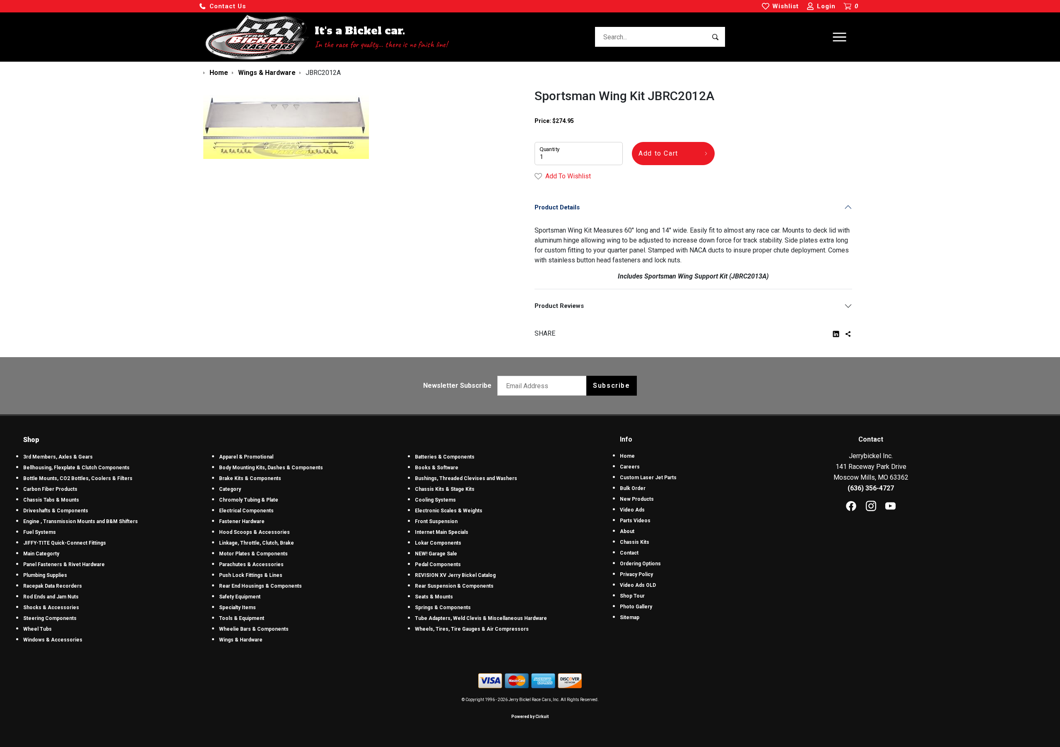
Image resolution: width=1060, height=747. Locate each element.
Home (627, 456)
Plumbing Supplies (45, 575)
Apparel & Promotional (246, 457)
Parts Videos (635, 521)
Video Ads (632, 510)
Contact (629, 553)
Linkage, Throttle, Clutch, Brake (256, 543)
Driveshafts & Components (55, 511)
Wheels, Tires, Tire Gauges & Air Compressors (472, 629)
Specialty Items (237, 607)
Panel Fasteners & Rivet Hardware (64, 564)
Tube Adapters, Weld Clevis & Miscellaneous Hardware (481, 618)
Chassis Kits (634, 542)
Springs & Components (443, 607)
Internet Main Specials (441, 532)
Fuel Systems (39, 532)
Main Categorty (41, 554)
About (627, 531)
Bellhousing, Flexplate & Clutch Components (76, 468)
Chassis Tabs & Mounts (51, 500)
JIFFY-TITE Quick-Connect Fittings (64, 543)
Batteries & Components (445, 457)
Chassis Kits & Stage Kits (445, 489)
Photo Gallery (636, 607)
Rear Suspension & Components (454, 586)
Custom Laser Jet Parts (648, 477)
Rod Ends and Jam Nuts (51, 597)
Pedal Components (438, 564)
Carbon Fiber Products (50, 489)
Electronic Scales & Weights (448, 511)
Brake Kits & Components (250, 478)
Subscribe (611, 385)
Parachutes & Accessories (251, 564)
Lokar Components (438, 543)
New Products (637, 499)
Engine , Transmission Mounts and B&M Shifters (80, 521)
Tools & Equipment (241, 618)
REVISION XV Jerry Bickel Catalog (455, 575)
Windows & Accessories (52, 640)
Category (230, 489)
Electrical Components (246, 511)
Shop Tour (632, 596)
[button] (222, 6)
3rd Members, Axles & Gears (58, 457)
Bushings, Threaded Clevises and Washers (466, 478)
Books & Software (436, 468)
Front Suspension (436, 521)
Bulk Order (633, 488)
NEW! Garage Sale (436, 554)
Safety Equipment (239, 597)
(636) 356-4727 (871, 488)
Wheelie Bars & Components (254, 629)
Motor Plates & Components (253, 554)
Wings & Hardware (241, 640)
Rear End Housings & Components (260, 586)
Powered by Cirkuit (530, 716)
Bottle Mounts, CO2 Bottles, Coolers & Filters (77, 478)
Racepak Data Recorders (52, 586)
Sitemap (629, 617)
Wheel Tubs (37, 629)
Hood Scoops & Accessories (254, 532)
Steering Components (50, 618)
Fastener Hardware (242, 521)
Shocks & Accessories (51, 607)
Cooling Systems (435, 500)
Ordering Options (640, 564)
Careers (630, 467)
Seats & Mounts (434, 597)
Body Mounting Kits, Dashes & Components (271, 468)
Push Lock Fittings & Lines (250, 575)
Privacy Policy (636, 574)
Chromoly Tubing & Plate (248, 500)
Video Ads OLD (638, 585)
